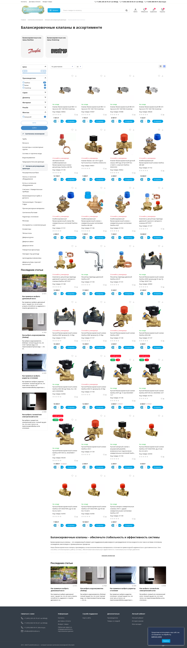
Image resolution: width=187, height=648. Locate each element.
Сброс (34, 123)
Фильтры (25, 221)
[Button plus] (62, 121)
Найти (34, 128)
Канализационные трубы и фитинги (32, 197)
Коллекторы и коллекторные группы (32, 148)
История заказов (137, 621)
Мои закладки (136, 624)
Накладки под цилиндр (30, 254)
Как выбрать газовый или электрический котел (32, 416)
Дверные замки (28, 241)
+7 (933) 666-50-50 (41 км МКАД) (132, 2)
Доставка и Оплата (34, 2)
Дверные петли (27, 245)
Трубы (24, 139)
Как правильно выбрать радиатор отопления (31, 377)
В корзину (71, 121)
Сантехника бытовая (29, 212)
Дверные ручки (28, 237)
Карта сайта (87, 618)
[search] (126, 10)
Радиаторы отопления (30, 217)
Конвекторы (26, 229)
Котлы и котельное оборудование (29, 184)
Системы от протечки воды (32, 153)
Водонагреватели (28, 158)
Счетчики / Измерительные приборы (32, 190)
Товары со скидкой (113, 621)
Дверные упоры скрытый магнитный (31, 263)
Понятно (166, 641)
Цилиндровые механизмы (31, 258)
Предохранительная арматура (33, 162)
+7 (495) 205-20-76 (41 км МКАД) (107, 2)
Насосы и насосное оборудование (29, 178)
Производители (112, 618)
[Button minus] (54, 121)
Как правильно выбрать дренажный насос (31, 298)
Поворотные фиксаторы (31, 250)
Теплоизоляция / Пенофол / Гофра (32, 203)
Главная (23, 20)
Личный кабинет (137, 618)
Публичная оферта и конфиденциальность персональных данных (65, 629)
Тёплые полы (27, 233)
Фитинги (25, 143)
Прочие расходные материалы (33, 208)
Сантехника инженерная (35, 20)
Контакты (24, 2)
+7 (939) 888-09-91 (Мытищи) (156, 2)
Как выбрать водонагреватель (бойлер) (33, 336)
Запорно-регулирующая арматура (55, 20)
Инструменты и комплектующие (34, 225)
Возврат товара (47, 2)
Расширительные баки (30, 173)
